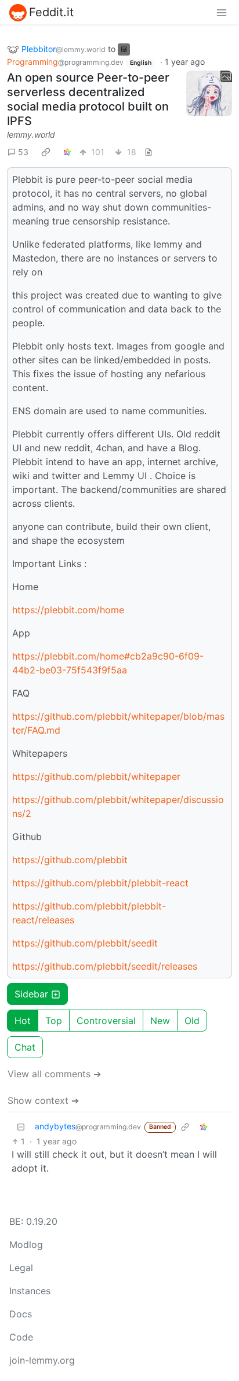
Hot (23, 1020)
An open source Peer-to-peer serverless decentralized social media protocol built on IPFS (88, 99)
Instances (29, 1291)
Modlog (26, 1244)
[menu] (221, 12)
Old (192, 1020)
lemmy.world (31, 134)
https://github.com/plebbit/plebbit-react (100, 883)
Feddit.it (51, 12)
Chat (25, 1047)
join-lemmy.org (42, 1360)
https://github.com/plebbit (70, 860)
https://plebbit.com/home (68, 610)
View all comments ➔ (54, 1074)
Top (53, 1020)
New (160, 1020)
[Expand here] (209, 93)
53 (23, 152)
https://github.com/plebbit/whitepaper (96, 776)
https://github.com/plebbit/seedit (85, 943)
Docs (20, 1314)
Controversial (106, 1020)
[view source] (148, 152)
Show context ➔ (43, 1100)
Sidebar (31, 994)
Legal (21, 1267)
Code (21, 1337)
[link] (46, 152)
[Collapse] (21, 1126)
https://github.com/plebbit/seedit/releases (104, 966)
